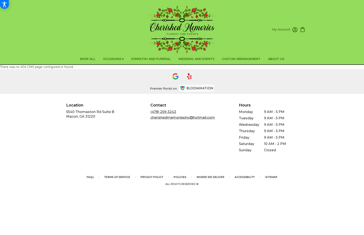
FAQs (90, 177)
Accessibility (245, 177)
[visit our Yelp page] (189, 76)
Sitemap (271, 177)
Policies (180, 177)
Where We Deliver (210, 177)
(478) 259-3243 (163, 112)
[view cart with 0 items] (302, 29)
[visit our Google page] (175, 76)
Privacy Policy (152, 177)
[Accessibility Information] (4, 4)
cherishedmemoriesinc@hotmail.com (182, 117)
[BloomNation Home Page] (196, 88)
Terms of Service (117, 177)
